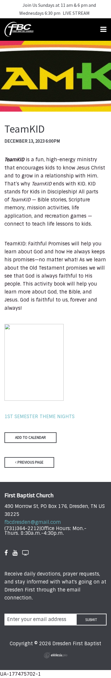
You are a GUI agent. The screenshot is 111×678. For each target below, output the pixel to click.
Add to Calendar (30, 437)
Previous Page (30, 462)
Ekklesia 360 (55, 655)
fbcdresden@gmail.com (32, 522)
